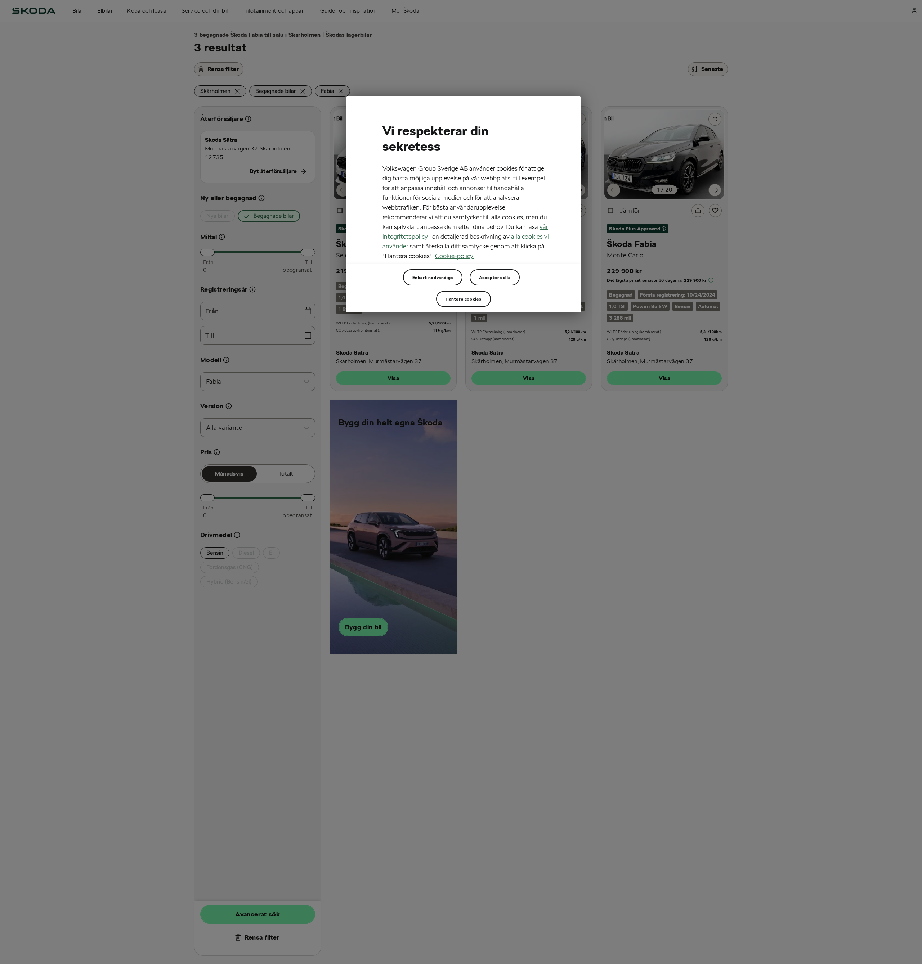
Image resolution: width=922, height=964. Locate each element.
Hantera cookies (464, 299)
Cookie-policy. (454, 255)
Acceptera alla (494, 277)
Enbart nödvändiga (432, 277)
